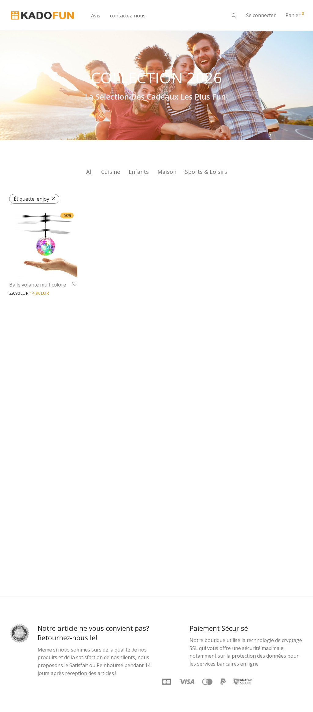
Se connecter (261, 15)
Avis (95, 15)
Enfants (139, 171)
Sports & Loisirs (206, 171)
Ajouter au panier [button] (24, 293)
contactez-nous (127, 15)
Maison (166, 171)
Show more (56, 293)
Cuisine (110, 171)
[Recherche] (233, 15)
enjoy (31, 198)
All (89, 171)
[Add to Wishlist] (74, 284)
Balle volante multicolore (37, 284)
